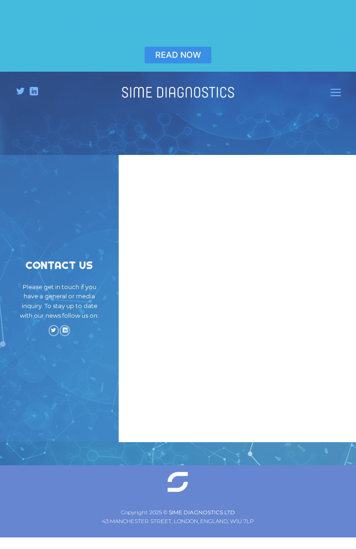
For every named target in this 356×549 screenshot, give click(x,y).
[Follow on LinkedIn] (34, 92)
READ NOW (178, 55)
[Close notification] (341, 35)
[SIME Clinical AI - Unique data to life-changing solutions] (178, 92)
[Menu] (336, 92)
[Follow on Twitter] (20, 92)
